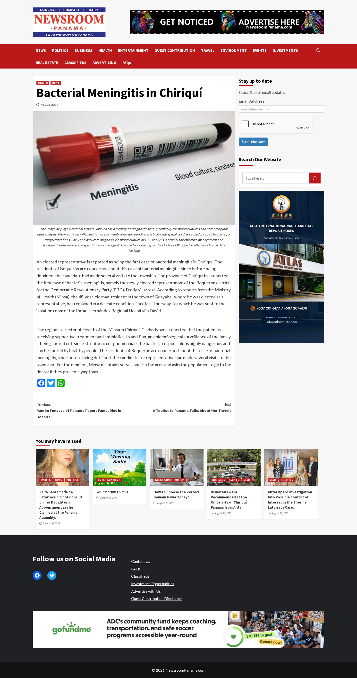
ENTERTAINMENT (133, 50)
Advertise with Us (146, 591)
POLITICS (60, 50)
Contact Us (140, 561)
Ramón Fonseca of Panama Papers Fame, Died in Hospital (78, 410)
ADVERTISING (104, 62)
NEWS (41, 50)
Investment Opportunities (152, 583)
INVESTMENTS (285, 50)
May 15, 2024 (49, 104)
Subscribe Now (253, 141)
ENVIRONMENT (234, 50)
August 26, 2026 (51, 523)
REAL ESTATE (47, 62)
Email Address (251, 101)
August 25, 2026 (108, 498)
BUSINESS (83, 50)
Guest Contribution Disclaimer (156, 598)
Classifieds (140, 576)
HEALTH (105, 50)
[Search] (318, 50)
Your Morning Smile (112, 492)
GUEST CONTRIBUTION (174, 50)
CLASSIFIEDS (75, 62)
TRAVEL (207, 50)
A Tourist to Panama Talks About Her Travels (192, 407)
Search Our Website (260, 159)
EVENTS (260, 50)
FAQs (126, 62)
